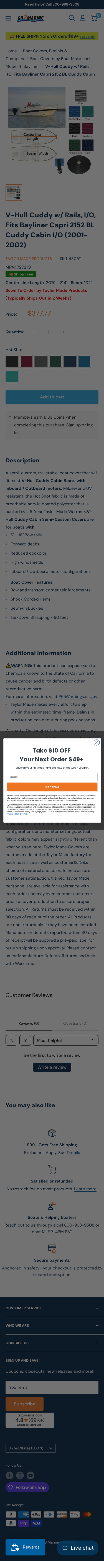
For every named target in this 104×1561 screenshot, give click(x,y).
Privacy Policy (13, 814)
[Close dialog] (97, 742)
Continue (52, 787)
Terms (24, 814)
